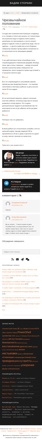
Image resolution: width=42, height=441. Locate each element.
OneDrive (9, 332)
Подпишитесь (15, 184)
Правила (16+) (12, 431)
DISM (10, 329)
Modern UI (27, 329)
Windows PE (19, 336)
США (9, 27)
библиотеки (20, 343)
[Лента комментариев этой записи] (19, 196)
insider (21, 328)
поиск (34, 357)
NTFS (36, 329)
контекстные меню (12, 349)
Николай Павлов (7, 390)
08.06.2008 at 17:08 (17, 205)
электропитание (14, 369)
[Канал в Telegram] (23, 259)
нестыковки (9, 353)
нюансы (20, 354)
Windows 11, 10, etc (8, 378)
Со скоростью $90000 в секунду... (26, 173)
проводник (8, 360)
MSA (32, 329)
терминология (17, 365)
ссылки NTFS (10, 365)
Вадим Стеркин (21, 3)
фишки (5, 369)
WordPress (5, 339)
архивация (26, 339)
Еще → (4, 310)
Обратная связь (35, 431)
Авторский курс (9, 407)
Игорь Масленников (19, 217)
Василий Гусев (7, 397)
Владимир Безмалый (19, 202)
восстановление (11, 346)
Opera (15, 332)
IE (19, 328)
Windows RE (35, 336)
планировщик (19, 357)
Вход (21, 433)
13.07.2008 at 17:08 (17, 219)
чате (21, 189)
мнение (22, 350)
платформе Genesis (29, 428)
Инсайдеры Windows (8, 382)
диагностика (26, 346)
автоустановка (15, 339)
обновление (28, 354)
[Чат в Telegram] (28, 259)
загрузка (35, 346)
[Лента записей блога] (13, 259)
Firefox (14, 329)
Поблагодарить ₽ (23, 431)
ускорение (27, 365)
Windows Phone (26, 336)
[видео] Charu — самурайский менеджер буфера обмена (20, 291)
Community (5, 386)
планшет (28, 357)
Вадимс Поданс (7, 393)
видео (25, 342)
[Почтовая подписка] (18, 259)
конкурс (4, 349)
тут (10, 165)
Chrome (5, 329)
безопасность (9, 342)
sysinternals (6, 336)
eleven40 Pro (16, 428)
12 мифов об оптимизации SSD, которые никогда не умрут (21, 303)
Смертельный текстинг (12, 171)
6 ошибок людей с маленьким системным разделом (19, 288)
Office (4, 332)
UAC (13, 336)
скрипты (27, 361)
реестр (18, 361)
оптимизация (8, 357)
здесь (16, 162)
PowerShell (24, 332)
